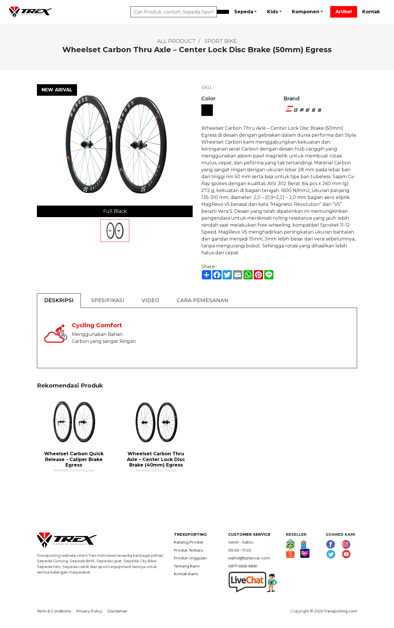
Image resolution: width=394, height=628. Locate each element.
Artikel (343, 11)
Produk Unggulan (190, 558)
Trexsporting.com (340, 611)
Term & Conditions (54, 611)
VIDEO (150, 300)
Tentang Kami (187, 566)
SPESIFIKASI (107, 300)
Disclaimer (117, 611)
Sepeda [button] (243, 11)
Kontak (371, 11)
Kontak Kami (186, 573)
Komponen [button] (305, 11)
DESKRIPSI (59, 300)
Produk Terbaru (188, 550)
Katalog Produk (188, 542)
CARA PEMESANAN (202, 300)
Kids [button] (272, 11)
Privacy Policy (89, 611)
